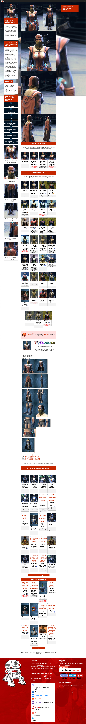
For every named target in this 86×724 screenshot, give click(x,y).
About (60, 692)
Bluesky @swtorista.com (41, 695)
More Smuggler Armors (38, 648)
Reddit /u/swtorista (40, 699)
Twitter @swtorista (40, 718)
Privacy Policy (65, 692)
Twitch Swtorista (39, 702)
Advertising (70, 692)
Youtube (37, 707)
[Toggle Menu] (84, 1)
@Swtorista (40, 665)
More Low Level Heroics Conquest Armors (38, 575)
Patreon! (67, 665)
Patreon (37, 712)
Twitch (32, 668)
